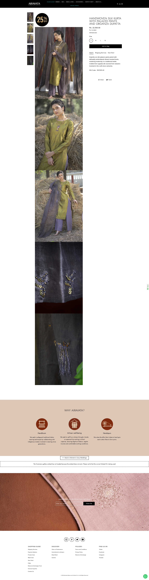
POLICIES (78, 546)
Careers (54, 557)
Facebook (101, 552)
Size (90, 36)
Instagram (101, 555)
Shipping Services (100, 53)
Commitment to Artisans (58, 552)
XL (105, 40)
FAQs (29, 563)
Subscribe (89, 504)
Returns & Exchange (80, 555)
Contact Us (31, 571)
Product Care (31, 555)
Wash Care (31, 557)
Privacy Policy (79, 552)
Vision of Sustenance (57, 549)
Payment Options (32, 552)
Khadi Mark (55, 555)
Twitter (101, 549)
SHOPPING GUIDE (34, 546)
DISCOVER (55, 546)
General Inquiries (32, 568)
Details (91, 53)
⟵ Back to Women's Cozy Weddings (74, 458)
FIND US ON (103, 546)
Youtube (101, 557)
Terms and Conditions (81, 549)
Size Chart (111, 53)
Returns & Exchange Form (35, 566)
